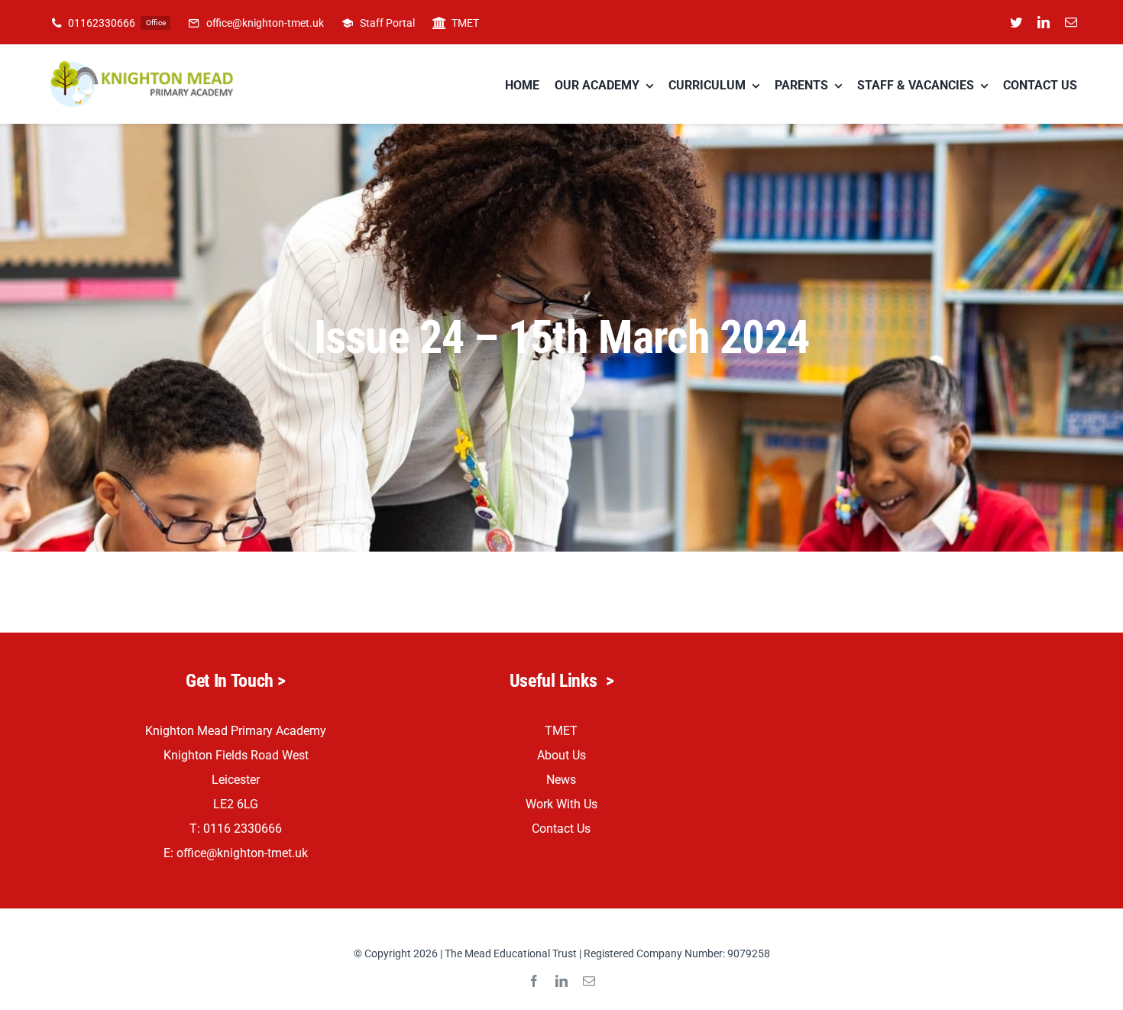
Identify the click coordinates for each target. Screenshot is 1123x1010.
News (561, 779)
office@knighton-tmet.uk (242, 853)
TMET (561, 731)
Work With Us (561, 804)
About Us (561, 755)
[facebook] (534, 981)
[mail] (1071, 22)
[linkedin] (1043, 22)
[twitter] (1016, 22)
